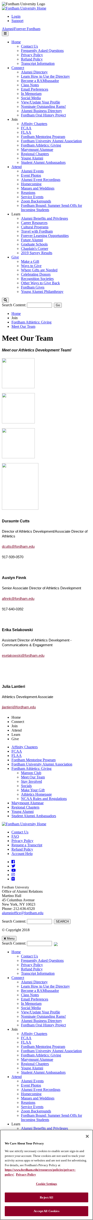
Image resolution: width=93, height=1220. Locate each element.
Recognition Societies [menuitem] (37, 279)
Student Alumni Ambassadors (33, 816)
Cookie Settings (46, 1184)
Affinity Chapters (24, 747)
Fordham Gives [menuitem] (32, 287)
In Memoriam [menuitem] (31, 94)
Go (58, 305)
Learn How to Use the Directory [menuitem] (45, 76)
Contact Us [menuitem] (29, 46)
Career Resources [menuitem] (34, 223)
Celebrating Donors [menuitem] (36, 274)
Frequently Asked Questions (42, 960)
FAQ (15, 836)
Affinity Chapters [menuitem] (34, 124)
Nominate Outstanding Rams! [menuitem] (43, 106)
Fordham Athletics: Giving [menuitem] (41, 145)
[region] (46, 1175)
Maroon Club (31, 773)
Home (16, 314)
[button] (5, 300)
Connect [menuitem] (17, 68)
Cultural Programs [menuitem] (34, 227)
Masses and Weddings (37, 1098)
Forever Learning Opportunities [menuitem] (45, 236)
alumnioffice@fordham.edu (22, 913)
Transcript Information (38, 973)
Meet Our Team (23, 326)
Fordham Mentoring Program (33, 760)
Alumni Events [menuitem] (32, 171)
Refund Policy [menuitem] (32, 59)
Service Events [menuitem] (32, 197)
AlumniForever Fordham (21, 29)
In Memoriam (31, 1003)
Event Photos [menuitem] (31, 175)
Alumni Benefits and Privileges (44, 1128)
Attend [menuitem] (16, 167)
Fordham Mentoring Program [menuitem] (43, 137)
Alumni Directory (34, 982)
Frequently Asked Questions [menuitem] (42, 51)
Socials (26, 786)
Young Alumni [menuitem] (32, 158)
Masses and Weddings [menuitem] (37, 188)
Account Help (22, 854)
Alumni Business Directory (41, 1021)
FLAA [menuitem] (26, 132)
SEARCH (62, 921)
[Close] (87, 1136)
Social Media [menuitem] (31, 98)
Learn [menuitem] (15, 214)
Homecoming (31, 1094)
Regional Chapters (25, 807)
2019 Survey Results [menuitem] (36, 253)
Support (17, 21)
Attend (16, 1077)
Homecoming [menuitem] (31, 184)
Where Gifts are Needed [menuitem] (39, 270)
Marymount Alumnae (27, 803)
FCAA (16, 751)
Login (16, 16)
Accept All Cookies (46, 1211)
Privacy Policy (22, 841)
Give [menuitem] (15, 257)
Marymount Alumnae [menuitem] (37, 150)
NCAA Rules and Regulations (44, 799)
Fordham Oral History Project (43, 1025)
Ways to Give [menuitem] (31, 266)
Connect (17, 978)
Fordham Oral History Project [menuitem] (43, 115)
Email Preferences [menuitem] (34, 89)
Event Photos (31, 1085)
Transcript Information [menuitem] (38, 63)
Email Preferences (34, 999)
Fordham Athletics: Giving (31, 322)
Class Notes (30, 995)
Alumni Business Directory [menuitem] (41, 111)
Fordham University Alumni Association (41, 764)
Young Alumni (22, 812)
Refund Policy (22, 849)
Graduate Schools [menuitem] (34, 244)
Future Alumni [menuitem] (32, 240)
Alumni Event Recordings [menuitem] (40, 180)
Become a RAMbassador (40, 991)
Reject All (46, 1197)
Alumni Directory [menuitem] (34, 72)
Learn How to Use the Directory (45, 986)
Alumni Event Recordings (40, 1090)
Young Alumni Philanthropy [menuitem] (42, 292)
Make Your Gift (33, 790)
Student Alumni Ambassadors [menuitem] (43, 162)
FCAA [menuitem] (26, 128)
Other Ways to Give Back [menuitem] (40, 283)
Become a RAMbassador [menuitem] (40, 81)
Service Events (32, 1107)
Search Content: (14, 305)
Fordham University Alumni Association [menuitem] (51, 141)
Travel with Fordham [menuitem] (37, 231)
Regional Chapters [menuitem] (35, 154)
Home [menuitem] (16, 42)
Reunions (28, 1102)
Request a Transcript (26, 845)
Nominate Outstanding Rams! (43, 1016)
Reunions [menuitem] (28, 193)
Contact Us (19, 832)
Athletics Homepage (36, 794)
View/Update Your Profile (40, 1012)
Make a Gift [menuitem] (30, 261)
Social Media (31, 1008)
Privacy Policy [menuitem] (32, 55)
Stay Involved (31, 781)
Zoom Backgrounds (36, 1111)
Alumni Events (32, 1081)
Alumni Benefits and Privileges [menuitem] (44, 218)
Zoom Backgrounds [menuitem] (36, 201)
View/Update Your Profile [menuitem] (40, 102)
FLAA (16, 756)
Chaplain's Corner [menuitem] (34, 248)
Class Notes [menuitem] (30, 85)
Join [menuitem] (14, 119)
